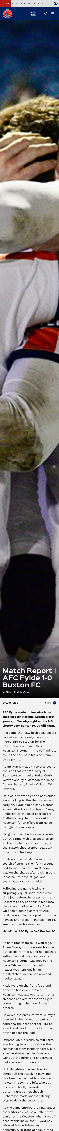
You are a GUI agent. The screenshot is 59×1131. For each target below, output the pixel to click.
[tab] (5, 3)
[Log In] (56, 3)
